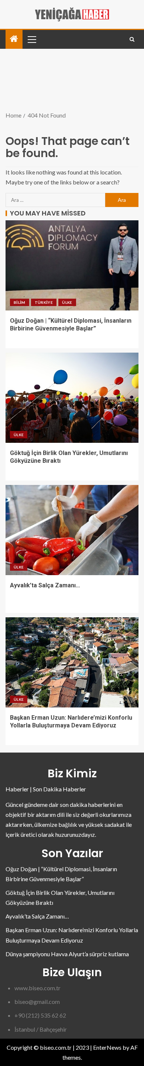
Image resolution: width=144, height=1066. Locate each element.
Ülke (67, 302)
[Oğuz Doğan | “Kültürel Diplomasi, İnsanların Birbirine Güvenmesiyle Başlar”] (72, 265)
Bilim (19, 302)
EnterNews (107, 1047)
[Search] (132, 39)
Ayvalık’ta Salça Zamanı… (45, 585)
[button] (31, 39)
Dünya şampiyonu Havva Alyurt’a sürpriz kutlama (67, 953)
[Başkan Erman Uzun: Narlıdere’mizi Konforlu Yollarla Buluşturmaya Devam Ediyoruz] (72, 662)
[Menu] (31, 39)
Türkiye (44, 302)
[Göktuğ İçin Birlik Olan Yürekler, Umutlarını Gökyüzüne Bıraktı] (72, 398)
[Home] (14, 39)
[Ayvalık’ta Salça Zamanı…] (72, 530)
